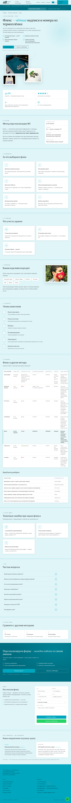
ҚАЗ (56, 2)
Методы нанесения (28, 2)
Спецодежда (6, 788)
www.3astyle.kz (40, 790)
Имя (37, 688)
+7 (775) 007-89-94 (43, 781)
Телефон (38, 694)
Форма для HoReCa (7, 783)
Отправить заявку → (51, 717)
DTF (61, 129)
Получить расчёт (61, 2)
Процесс (49, 2)
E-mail (53, 694)
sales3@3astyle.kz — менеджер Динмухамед (47, 788)
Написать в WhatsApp (22, 47)
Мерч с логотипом (7, 786)
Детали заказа (40, 705)
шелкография (28, 252)
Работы (38, 2)
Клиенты (43, 2)
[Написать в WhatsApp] (67, 799)
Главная (5, 12)
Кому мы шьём (9, 2)
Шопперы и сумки (7, 792)
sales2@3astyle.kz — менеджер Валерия (46, 786)
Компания (54, 688)
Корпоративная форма (8, 781)
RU (53, 2)
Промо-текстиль (6, 790)
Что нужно (39, 699)
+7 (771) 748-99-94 (44, 783)
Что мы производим (18, 2)
